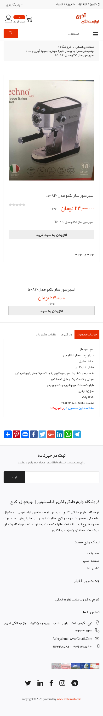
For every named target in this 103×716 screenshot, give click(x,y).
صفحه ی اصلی (85, 47)
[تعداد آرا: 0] (10, 204)
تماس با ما (93, 568)
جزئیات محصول (87, 334)
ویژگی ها (66, 334)
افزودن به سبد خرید (51, 234)
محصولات (93, 553)
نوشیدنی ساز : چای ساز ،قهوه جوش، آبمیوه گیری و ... (61, 51)
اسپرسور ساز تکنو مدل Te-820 (75, 55)
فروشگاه (65, 47)
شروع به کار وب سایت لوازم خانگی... (75, 599)
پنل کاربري (13, 4)
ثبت (14, 477)
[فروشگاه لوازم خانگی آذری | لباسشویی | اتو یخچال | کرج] (87, 19)
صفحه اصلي (91, 560)
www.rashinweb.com (69, 699)
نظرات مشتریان (46, 334)
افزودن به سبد (51, 310)
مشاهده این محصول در (72, 407)
